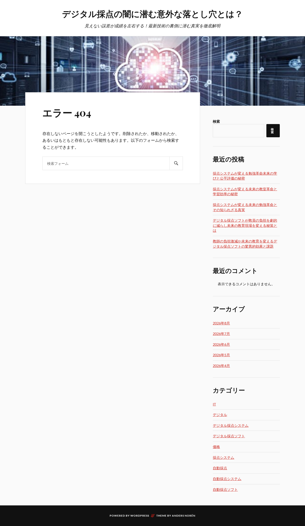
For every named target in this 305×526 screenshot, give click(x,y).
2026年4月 (221, 365)
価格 (216, 446)
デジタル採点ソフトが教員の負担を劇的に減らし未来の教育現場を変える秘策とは (245, 225)
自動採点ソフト (225, 489)
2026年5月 (221, 355)
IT (214, 404)
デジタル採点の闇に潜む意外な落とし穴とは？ (152, 13)
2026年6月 (221, 344)
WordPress (139, 515)
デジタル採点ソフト (229, 436)
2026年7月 (221, 333)
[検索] (176, 163)
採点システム (223, 457)
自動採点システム (227, 479)
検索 (216, 121)
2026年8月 (221, 323)
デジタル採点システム (231, 425)
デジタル (220, 414)
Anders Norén (183, 515)
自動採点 (220, 468)
